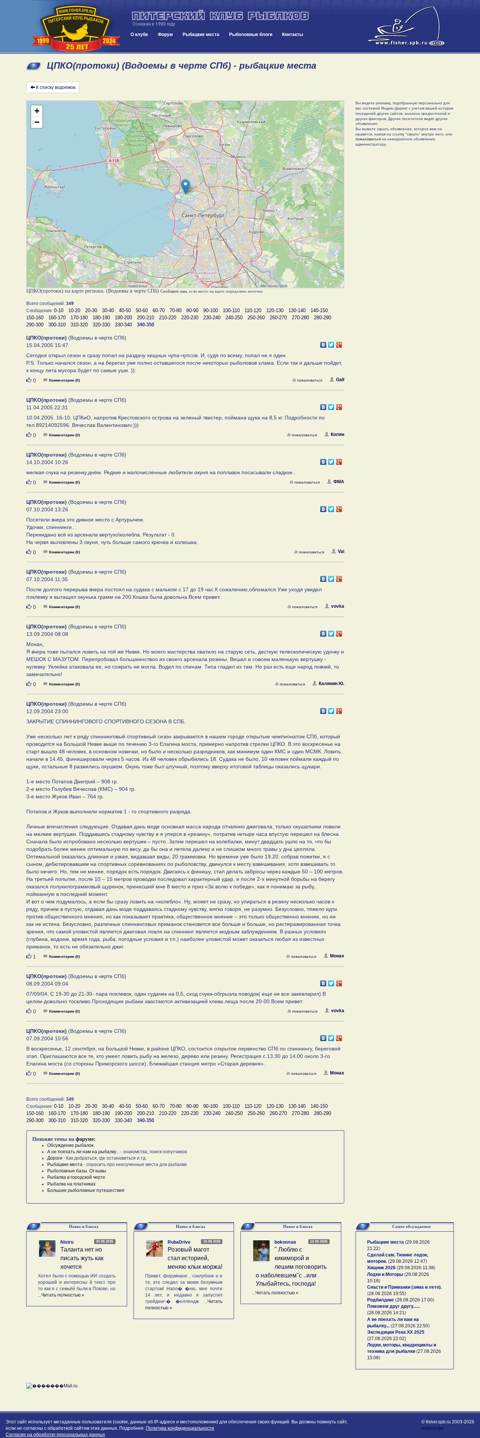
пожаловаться (309, 380)
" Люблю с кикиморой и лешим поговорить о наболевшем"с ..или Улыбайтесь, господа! (291, 1266)
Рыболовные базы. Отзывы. (77, 1171)
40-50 (125, 310)
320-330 (101, 325)
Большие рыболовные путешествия (85, 1190)
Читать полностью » (62, 1295)
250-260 (256, 317)
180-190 (101, 317)
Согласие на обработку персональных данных (55, 1434)
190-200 (123, 317)
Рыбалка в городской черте (76, 1177)
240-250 (234, 317)
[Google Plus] (339, 343)
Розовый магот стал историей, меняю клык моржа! (195, 1258)
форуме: (86, 1139)
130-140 (297, 310)
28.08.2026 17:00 (415, 1300)
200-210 (145, 317)
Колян (337, 434)
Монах (337, 956)
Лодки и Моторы (385, 1274)
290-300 (35, 325)
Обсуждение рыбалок (70, 1145)
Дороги (54, 1158)
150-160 (35, 317)
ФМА (338, 481)
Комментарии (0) (64, 380)
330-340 (123, 325)
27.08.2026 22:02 (387, 1338)
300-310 (57, 325)
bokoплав (285, 1242)
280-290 (322, 317)
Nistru (67, 1242)
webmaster (433, 1428)
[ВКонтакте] (323, 343)
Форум (165, 34)
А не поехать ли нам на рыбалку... (83, 1151)
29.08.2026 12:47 (408, 1261)
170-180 (79, 317)
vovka (337, 606)
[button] (185, 186)
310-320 (79, 325)
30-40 (108, 310)
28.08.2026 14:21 (387, 1312)
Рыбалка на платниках (71, 1184)
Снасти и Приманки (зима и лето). (404, 1287)
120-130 (275, 310)
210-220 (167, 317)
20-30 (91, 310)
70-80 (176, 310)
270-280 (300, 317)
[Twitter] (331, 343)
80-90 (192, 310)
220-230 (189, 317)
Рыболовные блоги (250, 34)
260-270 (278, 317)
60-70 (159, 310)
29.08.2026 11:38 (416, 1267)
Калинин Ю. (331, 683)
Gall (340, 379)
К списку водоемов (55, 87)
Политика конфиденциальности (180, 1428)
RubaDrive (179, 1242)
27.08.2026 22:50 (410, 1325)
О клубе (139, 34)
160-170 (57, 317)
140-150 (319, 310)
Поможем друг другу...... (393, 1306)
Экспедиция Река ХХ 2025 (395, 1332)
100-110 (231, 310)
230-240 (211, 317)
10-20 (74, 310)
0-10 (58, 310)
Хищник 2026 (381, 1267)
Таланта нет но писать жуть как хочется (82, 1258)
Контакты (292, 34)
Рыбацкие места (201, 34)
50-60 (142, 310)
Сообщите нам (173, 291)
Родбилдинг (380, 1300)
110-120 (252, 310)
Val (341, 551)
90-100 (210, 310)
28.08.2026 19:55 (387, 1293)
